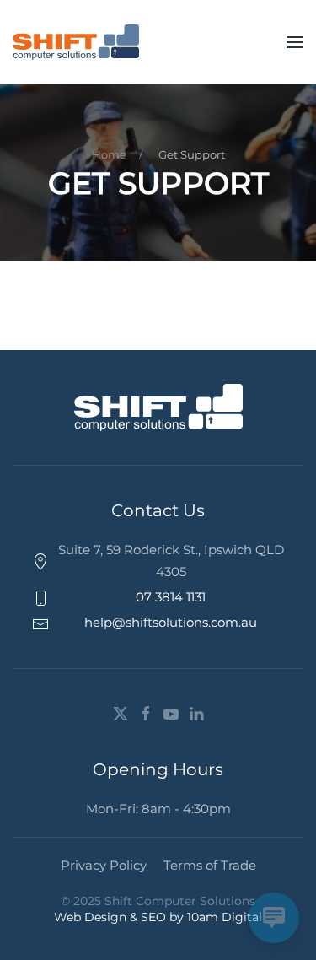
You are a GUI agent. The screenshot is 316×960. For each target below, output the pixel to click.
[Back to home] (76, 42)
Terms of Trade (209, 865)
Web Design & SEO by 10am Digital (158, 917)
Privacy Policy (104, 865)
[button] (295, 42)
